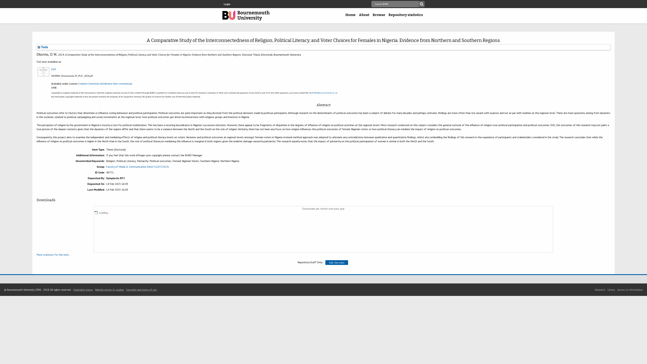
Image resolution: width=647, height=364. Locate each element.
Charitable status (83, 289)
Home (350, 15)
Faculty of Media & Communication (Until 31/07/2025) (137, 166)
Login (227, 4)
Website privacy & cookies (109, 289)
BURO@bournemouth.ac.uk (324, 93)
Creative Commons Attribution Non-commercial (105, 83)
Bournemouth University (246, 16)
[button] (336, 262)
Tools (44, 47)
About (364, 15)
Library (611, 289)
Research (600, 289)
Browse (379, 15)
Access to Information (630, 289)
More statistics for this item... (54, 254)
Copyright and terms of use (141, 289)
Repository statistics (406, 15)
